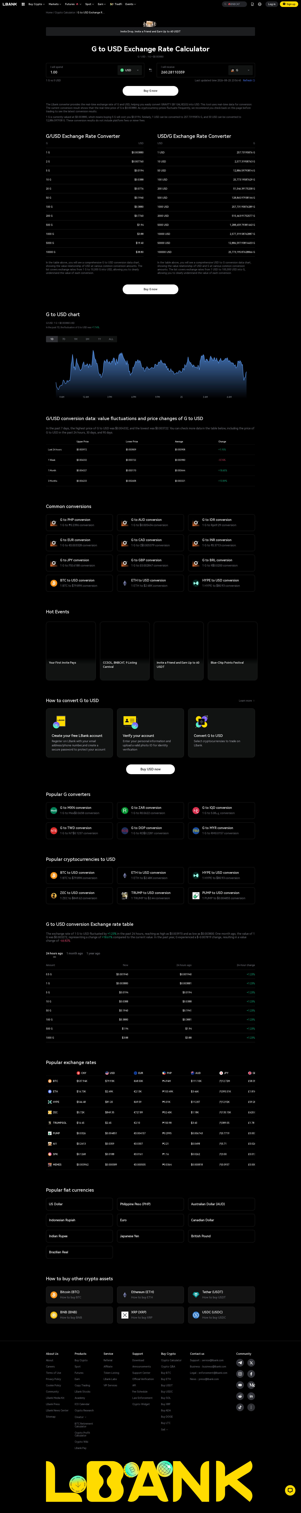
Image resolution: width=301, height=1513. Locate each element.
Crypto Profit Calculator (82, 1434)
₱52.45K (167, 1112)
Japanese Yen (129, 1236)
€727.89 (138, 1112)
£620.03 (252, 1112)
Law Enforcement (142, 1398)
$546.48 (81, 1102)
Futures (73, 4)
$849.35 (109, 1112)
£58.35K (252, 1081)
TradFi (118, 4)
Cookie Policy (53, 1385)
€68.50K (138, 1081)
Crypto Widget (141, 1404)
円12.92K (224, 1102)
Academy (80, 1398)
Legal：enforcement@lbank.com (208, 1372)
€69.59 (137, 1102)
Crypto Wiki (81, 1441)
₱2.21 (165, 1144)
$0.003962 (82, 1164)
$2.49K (109, 1091)
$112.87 (195, 1102)
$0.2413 (81, 1144)
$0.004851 (111, 1133)
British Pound (201, 1236)
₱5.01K (166, 1102)
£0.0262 (252, 1144)
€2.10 (137, 1123)
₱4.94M (166, 1081)
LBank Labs (110, 1379)
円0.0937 (224, 1164)
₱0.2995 (167, 1133)
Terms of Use (53, 1372)
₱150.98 (167, 1123)
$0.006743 (197, 1133)
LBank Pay (80, 1448)
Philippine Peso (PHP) (135, 1204)
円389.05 (224, 1123)
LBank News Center (57, 1410)
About (49, 1360)
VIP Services (110, 1385)
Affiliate (108, 1366)
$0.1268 (81, 1154)
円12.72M (224, 1081)
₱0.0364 (167, 1164)
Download (138, 1360)
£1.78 (251, 1123)
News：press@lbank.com (204, 1379)
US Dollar (56, 1204)
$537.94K (82, 1081)
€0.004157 (140, 1133)
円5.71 (223, 1144)
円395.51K (225, 1091)
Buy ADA (166, 1410)
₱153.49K (167, 1091)
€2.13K (138, 1091)
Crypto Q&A (168, 1366)
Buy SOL (166, 1398)
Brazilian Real (58, 1252)
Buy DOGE (167, 1416)
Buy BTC (166, 1372)
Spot (89, 4)
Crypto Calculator (65, 12)
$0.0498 (195, 1144)
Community (52, 1391)
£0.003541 (254, 1133)
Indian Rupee (58, 1236)
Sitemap (51, 1416)
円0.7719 (224, 1133)
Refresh (249, 80)
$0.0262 (195, 1154)
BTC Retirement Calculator (84, 1425)
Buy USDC (167, 1391)
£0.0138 (252, 1154)
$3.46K (195, 1091)
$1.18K (195, 1112)
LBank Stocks (82, 1391)
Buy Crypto (37, 4)
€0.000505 (140, 1164)
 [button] (225, 4)
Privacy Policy (53, 1379)
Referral (108, 1360)
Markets (55, 4)
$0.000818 (197, 1164)
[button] (138, 69)
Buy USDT (167, 1385)
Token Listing (111, 1372)
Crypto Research (84, 1410)
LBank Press (53, 1404)
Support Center (141, 1372)
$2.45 (108, 1123)
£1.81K (252, 1091)
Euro (123, 1220)
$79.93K (109, 1081)
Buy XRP (165, 1404)
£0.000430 (254, 1164)
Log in (271, 4)
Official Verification (143, 1379)
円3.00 (223, 1154)
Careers (50, 1366)
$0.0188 (109, 1154)
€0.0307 (138, 1144)
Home (49, 12)
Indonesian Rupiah (62, 1220)
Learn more (247, 700)
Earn (102, 4)
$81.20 (109, 1102)
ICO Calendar (82, 1404)
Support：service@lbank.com (206, 1360)
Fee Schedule (140, 1391)
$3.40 (194, 1123)
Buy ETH (166, 1379)
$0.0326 (81, 1133)
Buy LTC (165, 1423)
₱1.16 (165, 1154)
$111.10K (196, 1081)
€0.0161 (138, 1154)
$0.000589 (111, 1164)
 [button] (243, 4)
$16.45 (80, 1123)
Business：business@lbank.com (208, 1366)
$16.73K (81, 1091)
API (134, 1385)
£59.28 (252, 1102)
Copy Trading (82, 1385)
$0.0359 (109, 1144)
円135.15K (225, 1112)
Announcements (141, 1366)
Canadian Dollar (202, 1220)
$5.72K (80, 1112)
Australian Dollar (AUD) (208, 1204)
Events (130, 4)
